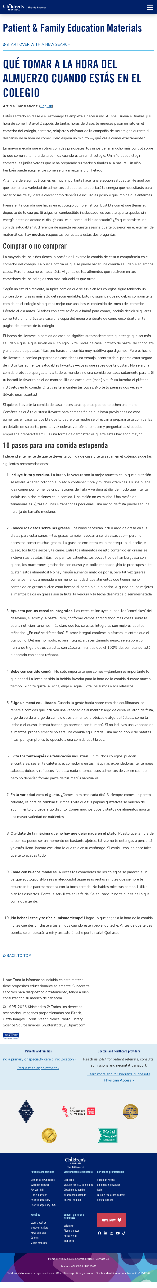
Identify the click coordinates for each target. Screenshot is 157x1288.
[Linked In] (105, 1233)
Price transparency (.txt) (43, 1205)
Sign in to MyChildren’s (43, 1179)
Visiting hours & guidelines (78, 1184)
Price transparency (40, 1199)
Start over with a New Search (38, 44)
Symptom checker (40, 1184)
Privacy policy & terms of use (75, 1259)
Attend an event (72, 1230)
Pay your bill (37, 1189)
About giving (70, 1235)
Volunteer (69, 1225)
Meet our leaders (39, 1227)
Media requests (39, 1242)
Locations (69, 1179)
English (46, 106)
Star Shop (69, 1240)
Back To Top (19, 955)
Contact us (102, 1259)
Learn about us (38, 1222)
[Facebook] (99, 1233)
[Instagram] (111, 1233)
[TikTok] (124, 1233)
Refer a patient (105, 1199)
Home (51, 1259)
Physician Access (106, 1179)
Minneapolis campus (75, 1194)
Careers (34, 1237)
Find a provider (39, 1194)
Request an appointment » (38, 1068)
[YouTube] (117, 1233)
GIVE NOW (109, 1220)
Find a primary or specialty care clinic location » (38, 1059)
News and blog (38, 1232)
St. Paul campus (72, 1199)
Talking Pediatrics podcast (111, 1194)
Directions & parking (75, 1189)
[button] (149, 7)
